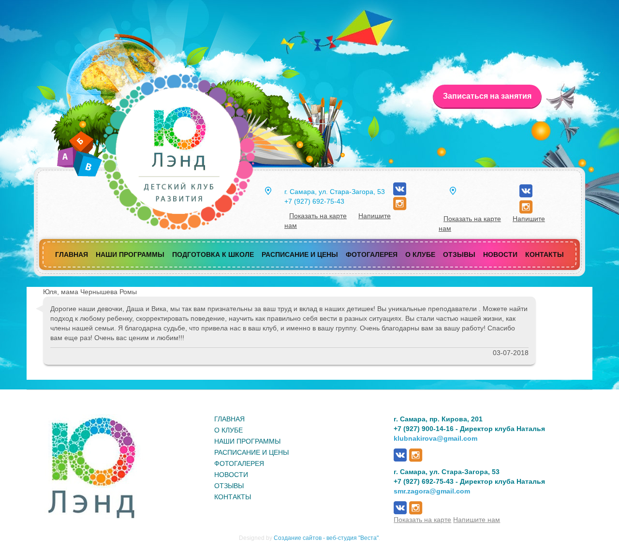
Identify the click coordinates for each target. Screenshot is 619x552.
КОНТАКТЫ (232, 497)
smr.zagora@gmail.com (432, 491)
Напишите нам (476, 519)
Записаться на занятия (487, 96)
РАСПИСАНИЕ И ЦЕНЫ (251, 452)
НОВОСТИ (231, 474)
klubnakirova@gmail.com (435, 438)
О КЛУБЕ (228, 430)
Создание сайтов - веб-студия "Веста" (326, 538)
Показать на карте (318, 216)
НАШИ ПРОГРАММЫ (247, 441)
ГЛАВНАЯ (229, 419)
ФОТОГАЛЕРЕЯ (239, 463)
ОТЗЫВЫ (229, 486)
